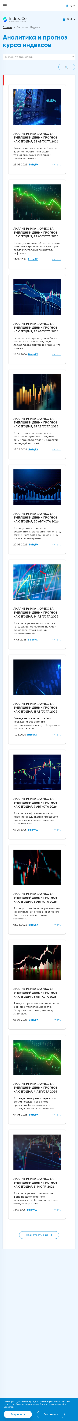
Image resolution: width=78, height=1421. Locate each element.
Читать (56, 164)
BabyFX (33, 164)
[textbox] (37, 57)
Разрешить (18, 1414)
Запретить (51, 1414)
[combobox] (39, 57)
